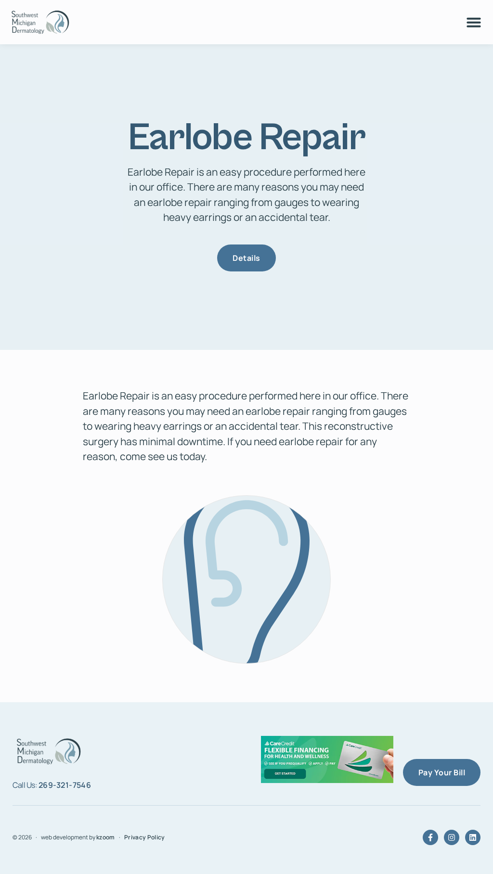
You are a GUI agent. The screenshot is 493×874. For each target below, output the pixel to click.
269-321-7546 (65, 785)
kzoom (105, 837)
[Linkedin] (472, 837)
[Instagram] (451, 837)
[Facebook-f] (430, 837)
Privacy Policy (144, 837)
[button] (473, 22)
